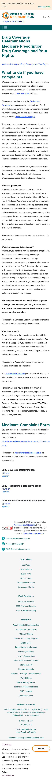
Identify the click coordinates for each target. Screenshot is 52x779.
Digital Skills (26, 642)
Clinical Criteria (26, 633)
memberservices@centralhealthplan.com (26, 737)
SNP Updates (26, 691)
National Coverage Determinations (26, 673)
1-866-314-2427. (26, 720)
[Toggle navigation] (5, 27)
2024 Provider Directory (26, 610)
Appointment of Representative (26, 625)
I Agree (41, 748)
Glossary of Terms (26, 651)
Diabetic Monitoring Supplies (26, 638)
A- (49, 17)
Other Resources (26, 695)
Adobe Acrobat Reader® (24, 524)
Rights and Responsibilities (26, 686)
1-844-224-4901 (44, 6)
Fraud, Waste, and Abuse (26, 647)
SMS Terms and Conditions (18, 549)
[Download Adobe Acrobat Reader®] (7, 527)
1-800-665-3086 (22, 93)
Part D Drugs (26, 678)
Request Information (26, 582)
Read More (6, 775)
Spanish (5, 475)
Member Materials (26, 669)
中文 (22, 21)
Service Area (26, 578)
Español (15, 21)
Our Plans (26, 564)
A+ (44, 17)
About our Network (26, 601)
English (6, 21)
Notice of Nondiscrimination (18, 538)
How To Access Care (26, 656)
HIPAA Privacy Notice (26, 682)
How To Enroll (26, 569)
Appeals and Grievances (26, 629)
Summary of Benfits (26, 587)
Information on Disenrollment (26, 660)
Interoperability (26, 664)
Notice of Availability (15, 543)
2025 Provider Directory (26, 606)
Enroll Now (26, 573)
